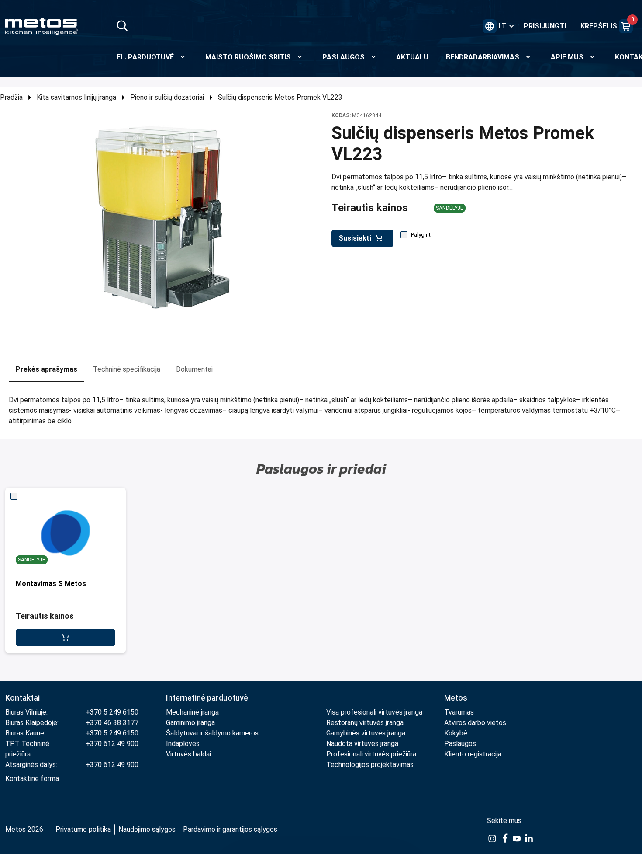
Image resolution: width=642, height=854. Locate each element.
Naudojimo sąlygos (147, 829)
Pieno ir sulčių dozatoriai (167, 97)
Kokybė (455, 733)
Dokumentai (194, 369)
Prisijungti (545, 26)
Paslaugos (460, 743)
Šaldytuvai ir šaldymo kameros (212, 733)
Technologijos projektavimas (370, 764)
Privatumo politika (83, 829)
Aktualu (412, 57)
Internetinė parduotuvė (207, 697)
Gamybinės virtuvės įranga (365, 733)
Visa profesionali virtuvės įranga (374, 712)
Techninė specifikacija (126, 369)
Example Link (492, 839)
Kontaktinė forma (32, 778)
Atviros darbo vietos (475, 722)
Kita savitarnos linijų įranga (76, 97)
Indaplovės (183, 743)
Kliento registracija (472, 754)
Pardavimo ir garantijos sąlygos (230, 829)
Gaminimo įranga (190, 722)
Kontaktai (22, 697)
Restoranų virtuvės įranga (365, 722)
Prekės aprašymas (46, 369)
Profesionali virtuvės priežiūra (371, 754)
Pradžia (11, 97)
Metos (455, 697)
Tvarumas (459, 712)
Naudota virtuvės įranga (362, 743)
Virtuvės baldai (188, 754)
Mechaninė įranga (192, 712)
